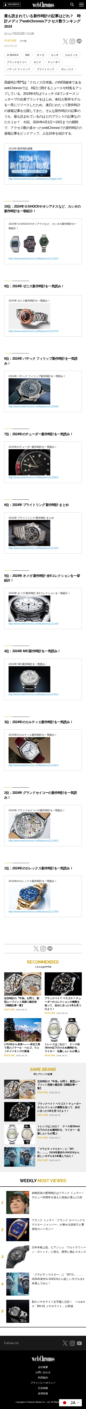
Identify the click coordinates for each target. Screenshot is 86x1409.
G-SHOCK (13, 55)
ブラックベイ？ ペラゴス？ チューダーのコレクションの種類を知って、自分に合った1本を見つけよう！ (59, 1107)
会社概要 (43, 1367)
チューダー (54, 62)
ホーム (8, 33)
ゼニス (37, 62)
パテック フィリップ (18, 69)
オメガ (40, 55)
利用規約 (43, 1377)
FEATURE (19, 33)
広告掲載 (43, 1388)
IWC (27, 55)
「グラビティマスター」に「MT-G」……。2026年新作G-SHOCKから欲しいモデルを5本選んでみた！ (58, 1152)
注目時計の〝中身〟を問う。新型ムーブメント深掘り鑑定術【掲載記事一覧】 (21, 1002)
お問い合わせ (43, 1372)
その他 (30, 33)
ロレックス (67, 69)
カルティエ (71, 55)
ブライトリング (45, 69)
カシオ (54, 55)
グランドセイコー (17, 62)
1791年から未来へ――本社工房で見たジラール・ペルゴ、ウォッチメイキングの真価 (22, 1048)
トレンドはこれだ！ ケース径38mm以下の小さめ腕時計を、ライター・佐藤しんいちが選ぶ (62, 1048)
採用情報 (43, 1393)
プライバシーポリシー (43, 1382)
